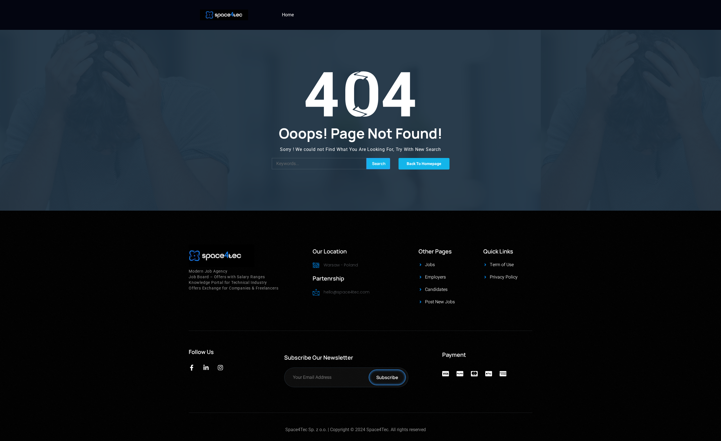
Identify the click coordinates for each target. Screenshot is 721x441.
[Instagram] (220, 368)
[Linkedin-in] (206, 368)
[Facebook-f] (192, 368)
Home (288, 14)
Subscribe (387, 377)
